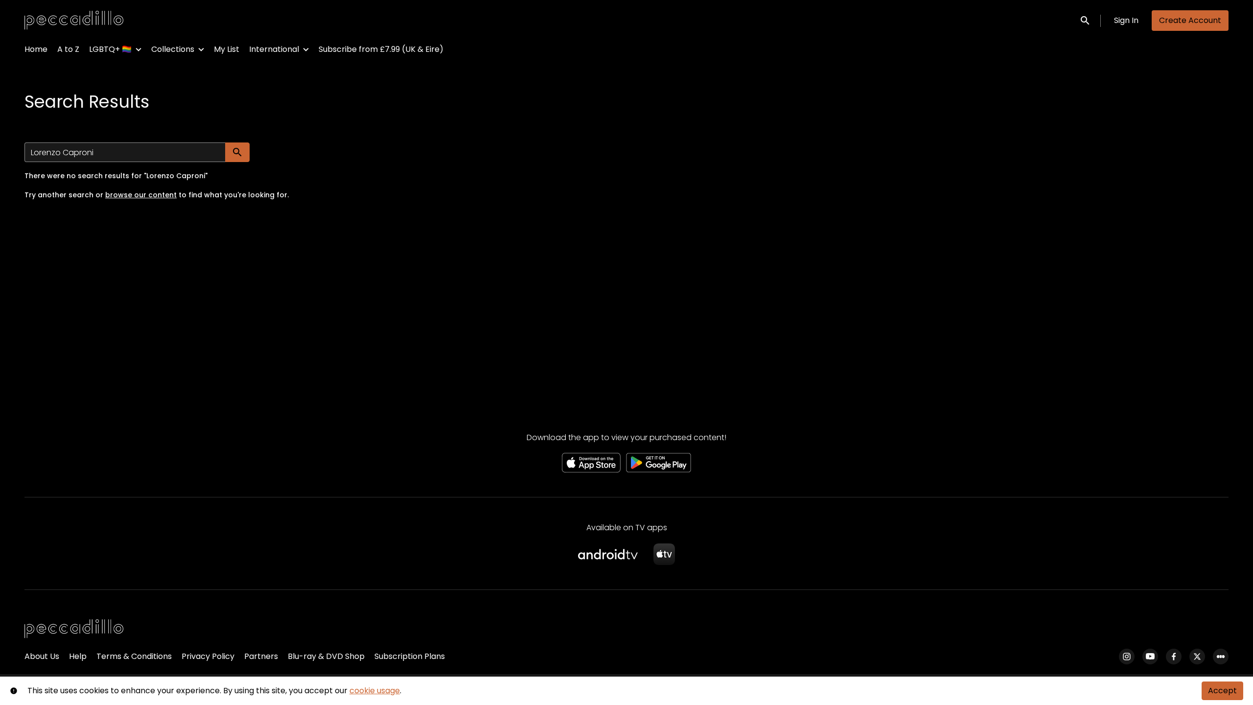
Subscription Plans (409, 656)
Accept (1222, 690)
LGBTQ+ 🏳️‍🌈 (110, 49)
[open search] (1085, 20)
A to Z (68, 49)
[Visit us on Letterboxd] (1221, 656)
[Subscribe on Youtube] (1150, 656)
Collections (172, 49)
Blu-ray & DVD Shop (326, 656)
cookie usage (374, 690)
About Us (41, 656)
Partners (261, 656)
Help (78, 656)
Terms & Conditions (134, 656)
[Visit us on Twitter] (1197, 656)
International (274, 49)
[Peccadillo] (73, 629)
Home (35, 49)
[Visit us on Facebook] (1174, 656)
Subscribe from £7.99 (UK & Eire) (381, 49)
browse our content (141, 195)
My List (226, 49)
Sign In (1126, 20)
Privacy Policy (208, 656)
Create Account (1190, 20)
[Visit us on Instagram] (1127, 656)
